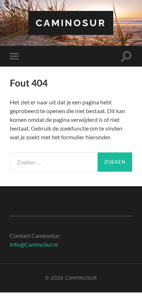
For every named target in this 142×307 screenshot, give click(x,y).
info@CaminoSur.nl (34, 244)
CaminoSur (71, 22)
